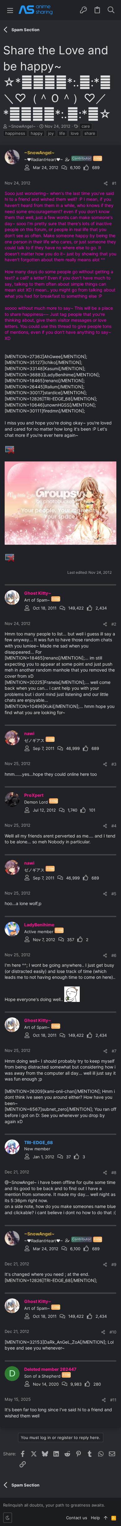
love (75, 133)
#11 (113, 1399)
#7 (114, 1050)
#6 (113, 955)
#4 (113, 825)
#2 (113, 624)
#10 (113, 1332)
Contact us (76, 1517)
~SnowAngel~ (22, 126)
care (86, 126)
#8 (113, 1172)
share (89, 133)
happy (37, 133)
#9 (113, 1264)
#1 (114, 183)
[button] (10, 10)
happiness (15, 133)
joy (51, 133)
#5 (113, 893)
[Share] (105, 183)
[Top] (106, 1517)
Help (95, 1517)
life (62, 133)
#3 (113, 764)
